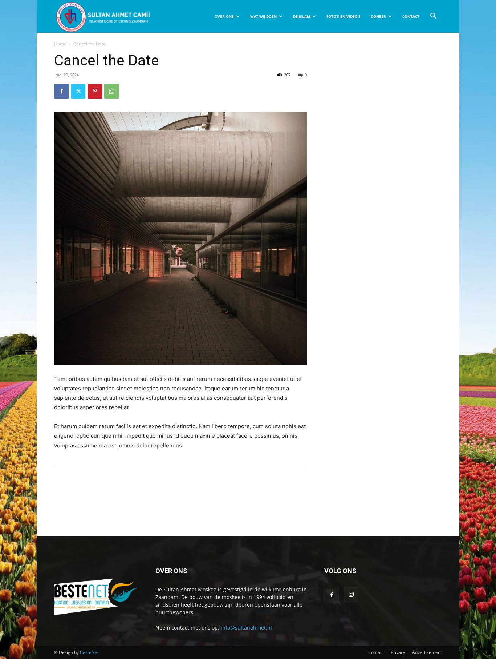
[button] (433, 16)
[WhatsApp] (111, 91)
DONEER (378, 16)
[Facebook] (61, 91)
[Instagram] (351, 594)
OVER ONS (224, 16)
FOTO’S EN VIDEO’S (343, 16)
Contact (376, 652)
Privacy (398, 652)
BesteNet (89, 652)
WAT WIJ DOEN (263, 16)
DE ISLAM (301, 16)
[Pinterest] (95, 91)
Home (60, 44)
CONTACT (410, 16)
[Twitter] (78, 91)
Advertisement (427, 652)
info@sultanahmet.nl (246, 627)
